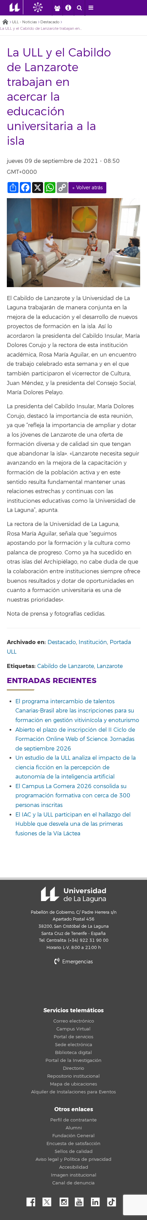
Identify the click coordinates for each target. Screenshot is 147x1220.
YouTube (82, 1200)
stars (73, 985)
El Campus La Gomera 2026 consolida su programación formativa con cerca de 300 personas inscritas (72, 796)
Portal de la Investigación (73, 1060)
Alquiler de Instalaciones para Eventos (73, 1092)
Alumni (74, 1128)
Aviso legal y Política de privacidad (73, 1159)
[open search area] (79, 8)
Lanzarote (110, 666)
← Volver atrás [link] (87, 188)
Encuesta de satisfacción (73, 1143)
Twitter (49, 1200)
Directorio (73, 1068)
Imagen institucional (73, 1175)
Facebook (33, 1200)
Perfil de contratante (73, 1120)
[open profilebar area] (57, 8)
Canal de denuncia (73, 1183)
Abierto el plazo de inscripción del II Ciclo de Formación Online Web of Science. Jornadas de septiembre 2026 (75, 739)
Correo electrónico (73, 1021)
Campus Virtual (73, 1029)
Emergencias (77, 962)
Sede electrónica (73, 1045)
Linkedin (98, 1200)
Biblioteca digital (73, 1052)
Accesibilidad (73, 1167)
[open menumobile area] (90, 8)
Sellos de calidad (74, 1151)
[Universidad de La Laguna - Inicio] (16, 7)
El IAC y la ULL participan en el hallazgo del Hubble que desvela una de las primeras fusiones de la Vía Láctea (73, 824)
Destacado (49, 22)
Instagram (65, 1200)
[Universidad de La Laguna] (43, 7)
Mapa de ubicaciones (73, 1084)
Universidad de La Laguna (73, 894)
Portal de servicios (73, 1037)
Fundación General (73, 1136)
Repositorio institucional (73, 1076)
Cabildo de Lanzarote (65, 666)
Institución (93, 642)
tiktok (114, 1200)
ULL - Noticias (24, 22)
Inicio (5, 22)
